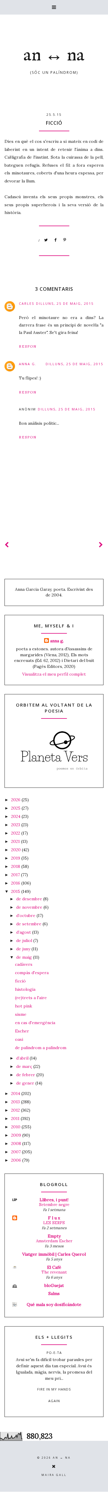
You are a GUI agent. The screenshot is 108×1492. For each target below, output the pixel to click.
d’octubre (26, 915)
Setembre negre (54, 1204)
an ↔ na (54, 55)
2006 (16, 1160)
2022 (16, 833)
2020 (16, 849)
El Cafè (54, 1267)
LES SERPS (54, 1222)
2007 (16, 1151)
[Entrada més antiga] (101, 545)
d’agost (24, 932)
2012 (16, 1110)
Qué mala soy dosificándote (54, 1304)
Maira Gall (54, 1475)
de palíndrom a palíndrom (40, 1047)
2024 (16, 816)
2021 (16, 841)
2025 (16, 808)
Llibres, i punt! (54, 1199)
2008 (16, 1143)
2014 (16, 1093)
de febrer (26, 1074)
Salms (54, 1293)
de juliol (24, 940)
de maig (24, 957)
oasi (19, 1039)
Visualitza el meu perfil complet (54, 674)
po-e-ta (54, 1352)
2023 (16, 824)
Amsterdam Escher (54, 1240)
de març (24, 1066)
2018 (16, 866)
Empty (54, 1236)
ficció (20, 981)
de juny (24, 949)
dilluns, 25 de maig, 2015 (65, 303)
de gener (25, 1083)
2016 (16, 883)
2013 (16, 1101)
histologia (25, 989)
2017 (16, 874)
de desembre (29, 899)
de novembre (30, 907)
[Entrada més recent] (6, 545)
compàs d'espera (32, 972)
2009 (16, 1135)
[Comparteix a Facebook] (55, 240)
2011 (16, 1118)
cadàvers (23, 964)
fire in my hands (54, 1389)
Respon (28, 346)
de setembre (29, 924)
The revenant (54, 1272)
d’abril (23, 1058)
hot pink (23, 1006)
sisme (20, 1014)
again (54, 1401)
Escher (22, 1031)
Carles (26, 303)
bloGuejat (54, 1285)
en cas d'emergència (35, 1022)
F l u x (54, 1218)
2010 (16, 1126)
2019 (16, 858)
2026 (16, 799)
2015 (16, 891)
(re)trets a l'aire (31, 997)
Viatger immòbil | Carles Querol (54, 1254)
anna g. (28, 364)
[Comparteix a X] (46, 240)
